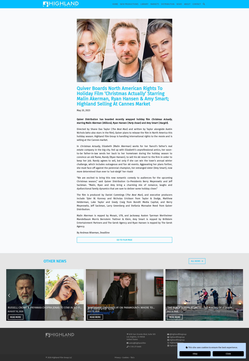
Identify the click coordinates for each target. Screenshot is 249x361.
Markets (154, 4)
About (187, 4)
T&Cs (132, 357)
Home (115, 4)
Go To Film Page (124, 240)
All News (195, 261)
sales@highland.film (137, 343)
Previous (9, 295)
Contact (196, 4)
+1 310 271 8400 (135, 347)
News (179, 4)
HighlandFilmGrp (176, 343)
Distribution (167, 4)
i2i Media (199, 357)
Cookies (125, 357)
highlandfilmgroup (177, 337)
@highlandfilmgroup (178, 334)
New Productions (129, 4)
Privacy (118, 357)
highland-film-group (178, 346)
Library (144, 4)
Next (240, 295)
